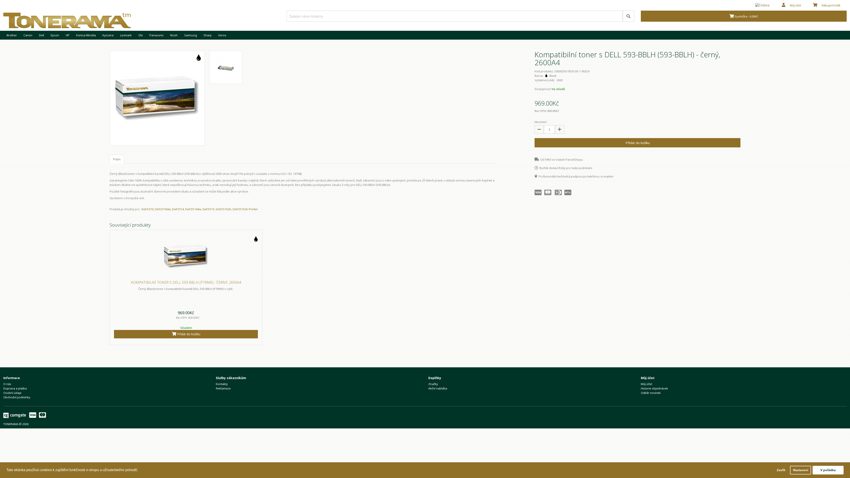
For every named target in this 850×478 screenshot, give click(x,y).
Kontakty (222, 384)
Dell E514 (178, 209)
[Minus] (539, 129)
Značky (433, 384)
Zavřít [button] (781, 470)
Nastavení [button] (800, 470)
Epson (55, 35)
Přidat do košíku (638, 143)
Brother (12, 35)
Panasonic (156, 35)
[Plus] (559, 129)
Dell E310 (147, 209)
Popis (117, 159)
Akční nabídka (437, 388)
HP (68, 35)
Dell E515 (208, 209)
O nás (7, 384)
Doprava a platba (15, 388)
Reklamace (223, 388)
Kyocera (108, 35)
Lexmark (126, 35)
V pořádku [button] (828, 470)
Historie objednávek (654, 388)
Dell (41, 35)
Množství (541, 122)
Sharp (207, 35)
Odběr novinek (651, 393)
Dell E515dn (223, 209)
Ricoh (174, 35)
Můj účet (646, 384)
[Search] (628, 16)
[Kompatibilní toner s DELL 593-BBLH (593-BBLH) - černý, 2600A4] (157, 98)
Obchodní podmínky (16, 397)
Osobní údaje (12, 393)
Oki (140, 35)
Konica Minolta (86, 35)
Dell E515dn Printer (245, 209)
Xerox (222, 35)
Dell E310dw (163, 209)
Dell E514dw (193, 209)
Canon (27, 35)
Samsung (190, 35)
